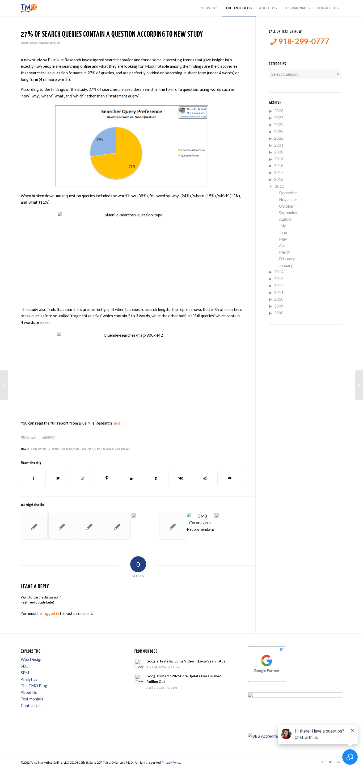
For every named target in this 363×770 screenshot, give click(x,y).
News (53, 42)
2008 (279, 312)
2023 (279, 131)
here (117, 423)
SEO (58, 42)
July (282, 225)
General (25, 42)
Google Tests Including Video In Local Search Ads (185, 661)
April (283, 245)
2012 (279, 285)
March (284, 252)
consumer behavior (60, 449)
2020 (279, 151)
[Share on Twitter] (58, 478)
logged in (51, 613)
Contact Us (30, 705)
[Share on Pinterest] (107, 478)
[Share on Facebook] (33, 478)
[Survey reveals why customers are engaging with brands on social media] (227, 526)
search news (122, 449)
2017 (279, 172)
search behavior (103, 449)
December (288, 192)
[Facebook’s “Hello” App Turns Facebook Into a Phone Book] (4, 385)
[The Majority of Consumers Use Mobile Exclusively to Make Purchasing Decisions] (172, 526)
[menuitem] (209, 8)
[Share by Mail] (230, 478)
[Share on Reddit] (205, 478)
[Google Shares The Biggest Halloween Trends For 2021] (145, 526)
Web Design (32, 659)
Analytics (29, 679)
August (285, 219)
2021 (279, 145)
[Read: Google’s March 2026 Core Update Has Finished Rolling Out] (139, 678)
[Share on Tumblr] (156, 478)
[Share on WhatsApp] (82, 478)
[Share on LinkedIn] (131, 478)
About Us (29, 692)
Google (33, 42)
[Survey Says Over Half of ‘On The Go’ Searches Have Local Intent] (34, 526)
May (283, 239)
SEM (25, 672)
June (283, 232)
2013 (279, 278)
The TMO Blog (34, 685)
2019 (279, 158)
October (286, 206)
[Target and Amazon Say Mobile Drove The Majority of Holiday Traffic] (117, 526)
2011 (279, 292)
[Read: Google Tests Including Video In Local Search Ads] (139, 664)
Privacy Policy (171, 762)
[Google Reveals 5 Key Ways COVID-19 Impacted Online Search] (200, 526)
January (286, 265)
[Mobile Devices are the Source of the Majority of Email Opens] (61, 526)
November (288, 199)
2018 (279, 165)
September (288, 212)
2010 (279, 299)
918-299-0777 (303, 41)
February (287, 258)
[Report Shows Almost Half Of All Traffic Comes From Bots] (89, 526)
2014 (279, 271)
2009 (279, 305)
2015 (279, 186)
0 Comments (48, 438)
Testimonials (32, 698)
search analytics (83, 449)
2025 (279, 117)
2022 (279, 138)
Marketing (44, 42)
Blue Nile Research (37, 449)
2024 (279, 124)
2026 (279, 110)
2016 (279, 179)
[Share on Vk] (180, 478)
